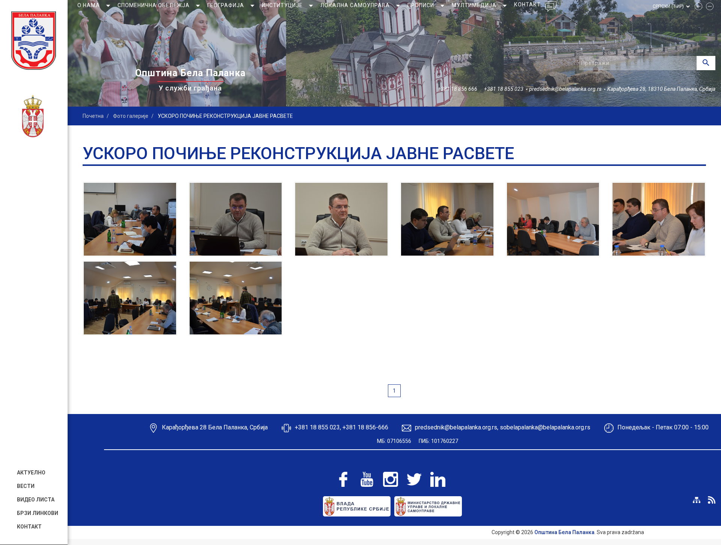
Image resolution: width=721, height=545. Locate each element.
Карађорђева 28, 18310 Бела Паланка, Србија (661, 89)
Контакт (29, 527)
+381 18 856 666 (457, 89)
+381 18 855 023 (503, 89)
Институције (283, 5)
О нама (89, 5)
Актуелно (31, 473)
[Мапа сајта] (696, 500)
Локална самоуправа (355, 5)
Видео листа (35, 500)
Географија (226, 5)
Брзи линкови (37, 513)
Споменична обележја (154, 5)
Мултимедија (475, 5)
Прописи (421, 5)
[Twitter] (414, 479)
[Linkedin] (437, 479)
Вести (26, 486)
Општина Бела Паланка (564, 532)
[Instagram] (390, 479)
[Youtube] (366, 479)
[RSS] (711, 500)
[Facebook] (343, 479)
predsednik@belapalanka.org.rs (565, 89)
